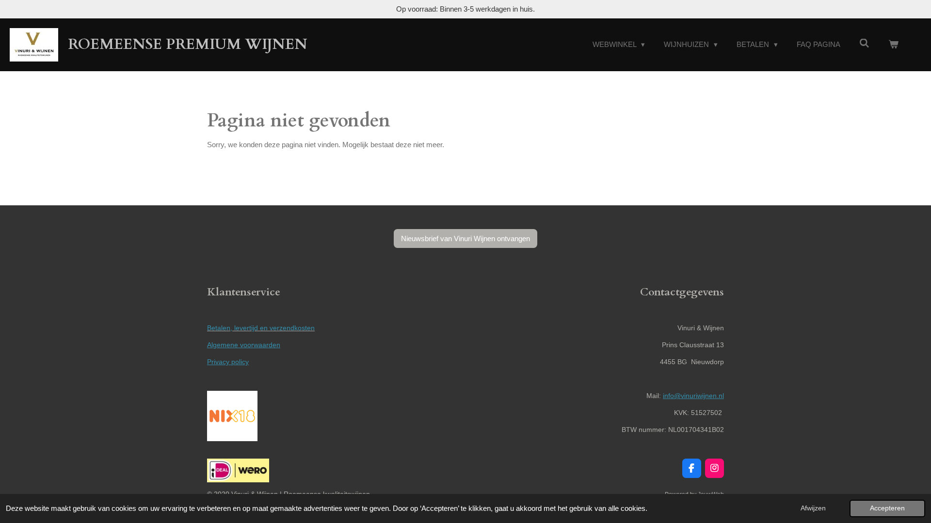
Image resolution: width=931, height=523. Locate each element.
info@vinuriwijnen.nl (693, 396)
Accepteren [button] (887, 508)
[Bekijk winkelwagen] (893, 45)
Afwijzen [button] (813, 508)
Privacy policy (228, 362)
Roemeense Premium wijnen (187, 44)
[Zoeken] (864, 43)
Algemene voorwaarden (243, 345)
